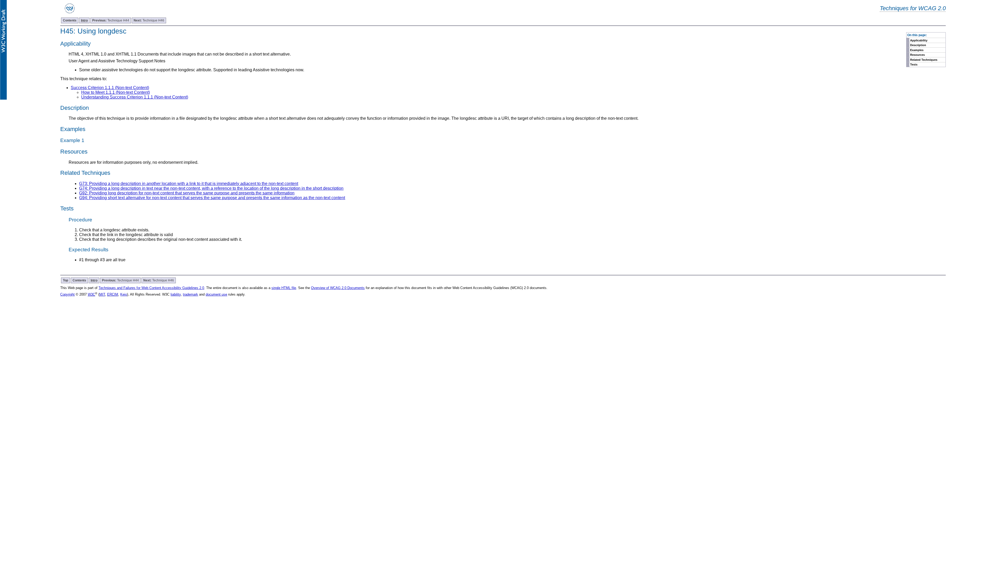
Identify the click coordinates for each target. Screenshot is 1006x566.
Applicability (918, 40)
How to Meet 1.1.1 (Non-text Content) (115, 92)
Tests (913, 64)
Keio (123, 294)
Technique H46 (149, 20)
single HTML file (283, 288)
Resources (917, 54)
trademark (190, 294)
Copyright (67, 294)
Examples (916, 50)
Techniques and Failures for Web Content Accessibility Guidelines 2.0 (151, 288)
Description (918, 45)
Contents (69, 20)
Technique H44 (110, 20)
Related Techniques (923, 59)
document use (216, 294)
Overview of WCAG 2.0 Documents (338, 288)
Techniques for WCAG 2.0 (913, 8)
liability (176, 294)
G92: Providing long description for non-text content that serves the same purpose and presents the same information (186, 193)
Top (65, 280)
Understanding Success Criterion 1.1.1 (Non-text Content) (134, 97)
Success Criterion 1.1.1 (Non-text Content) (110, 87)
